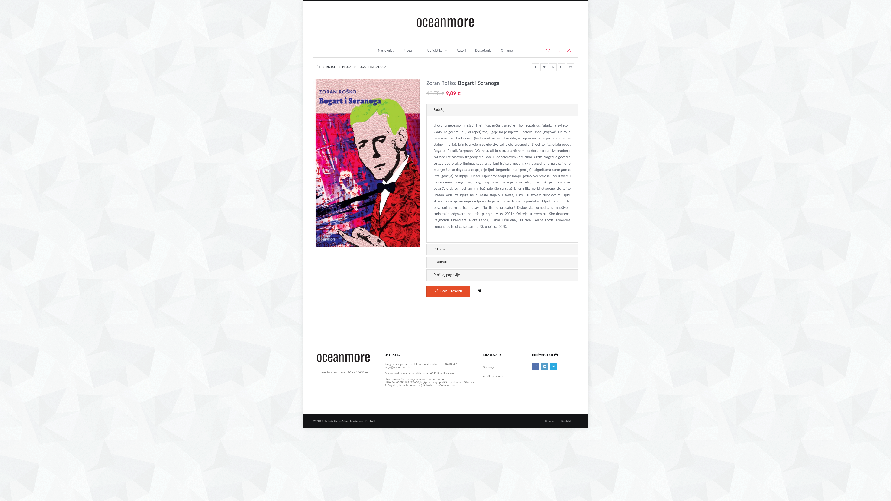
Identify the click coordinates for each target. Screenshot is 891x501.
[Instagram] (544, 366)
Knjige (331, 67)
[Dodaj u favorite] (480, 291)
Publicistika (434, 51)
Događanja (483, 51)
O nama (507, 51)
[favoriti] (548, 51)
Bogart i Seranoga (372, 67)
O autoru (440, 262)
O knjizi (439, 249)
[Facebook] (535, 366)
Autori (461, 51)
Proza (408, 51)
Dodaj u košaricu (451, 291)
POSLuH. (370, 421)
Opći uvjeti (489, 367)
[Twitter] (553, 366)
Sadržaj (439, 110)
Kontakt (566, 421)
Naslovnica (386, 51)
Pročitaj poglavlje (447, 275)
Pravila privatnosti (494, 376)
